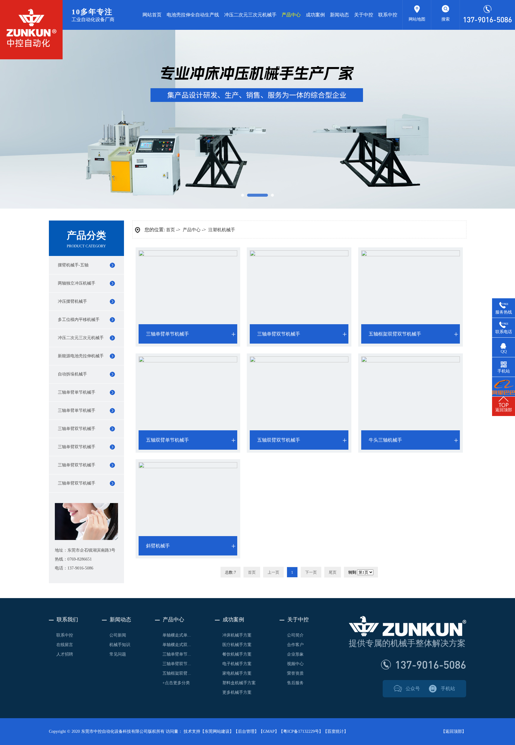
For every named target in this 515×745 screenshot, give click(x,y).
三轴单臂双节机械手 (76, 428)
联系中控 (387, 14)
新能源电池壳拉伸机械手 (81, 356)
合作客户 (295, 644)
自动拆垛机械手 (72, 374)
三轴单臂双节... (176, 664)
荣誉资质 (295, 673)
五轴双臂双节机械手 (278, 440)
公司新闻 (117, 635)
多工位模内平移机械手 (79, 319)
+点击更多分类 (176, 683)
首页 (170, 229)
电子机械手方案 (237, 664)
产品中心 (291, 14)
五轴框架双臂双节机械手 (395, 333)
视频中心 (295, 664)
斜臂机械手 (158, 545)
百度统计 (335, 731)
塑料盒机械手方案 (239, 683)
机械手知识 (119, 644)
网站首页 (152, 14)
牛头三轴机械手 (385, 440)
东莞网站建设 (216, 731)
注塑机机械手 (221, 229)
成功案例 (315, 14)
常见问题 (117, 654)
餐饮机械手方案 (237, 654)
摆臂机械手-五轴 (73, 265)
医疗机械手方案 (237, 644)
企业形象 (295, 654)
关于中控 (363, 14)
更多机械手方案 (237, 692)
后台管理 (246, 731)
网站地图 (417, 19)
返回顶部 (453, 731)
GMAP (269, 731)
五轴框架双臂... (176, 673)
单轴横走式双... (176, 644)
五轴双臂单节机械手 (167, 440)
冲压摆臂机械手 (72, 301)
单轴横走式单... (176, 635)
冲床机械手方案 (237, 635)
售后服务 (295, 683)
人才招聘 (64, 654)
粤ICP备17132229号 (301, 731)
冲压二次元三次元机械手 (250, 14)
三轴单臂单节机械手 (76, 392)
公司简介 (295, 635)
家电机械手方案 (237, 673)
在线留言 (64, 644)
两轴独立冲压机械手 (76, 283)
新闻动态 (339, 14)
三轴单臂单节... (176, 654)
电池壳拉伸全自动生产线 (193, 14)
